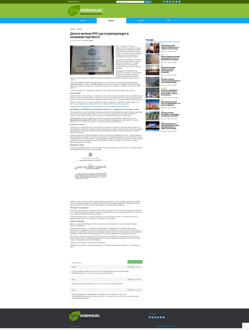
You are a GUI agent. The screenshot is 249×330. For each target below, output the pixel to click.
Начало (82, 21)
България (141, 21)
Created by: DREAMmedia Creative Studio (167, 326)
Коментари (76, 262)
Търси (148, 2)
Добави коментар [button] (135, 262)
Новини (111, 21)
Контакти (153, 314)
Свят (168, 21)
